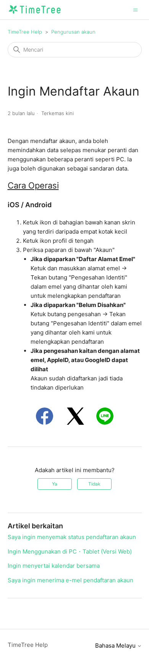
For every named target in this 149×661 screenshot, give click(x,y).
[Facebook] (44, 416)
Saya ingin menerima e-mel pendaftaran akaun (70, 580)
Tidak (94, 484)
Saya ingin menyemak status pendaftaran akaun (72, 537)
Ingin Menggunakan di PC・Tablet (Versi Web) (70, 551)
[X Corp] (75, 416)
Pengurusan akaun (73, 32)
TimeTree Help (25, 32)
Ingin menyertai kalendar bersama (54, 565)
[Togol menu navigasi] (135, 9)
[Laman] (35, 13)
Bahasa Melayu (116, 645)
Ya (54, 484)
